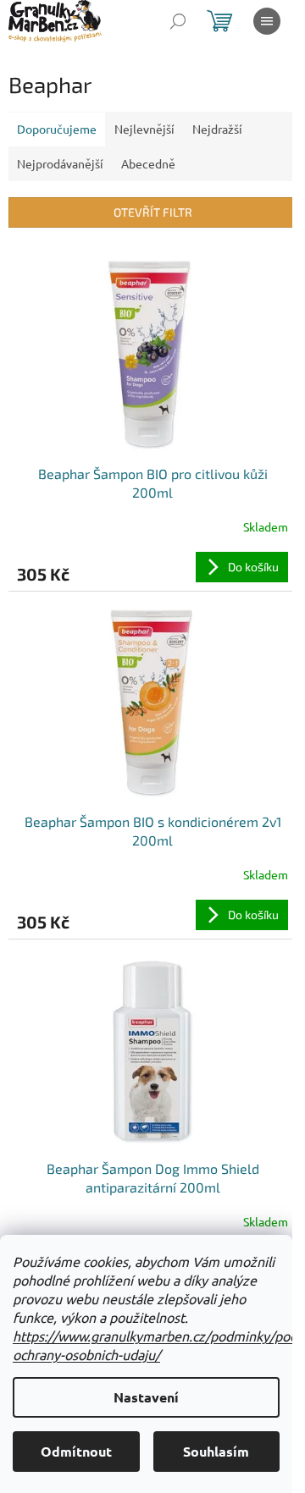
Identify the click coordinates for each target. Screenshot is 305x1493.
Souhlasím (216, 1451)
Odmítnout (76, 1451)
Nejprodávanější (60, 163)
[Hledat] (178, 21)
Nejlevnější (144, 128)
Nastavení (146, 1397)
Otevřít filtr (153, 212)
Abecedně (148, 163)
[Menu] (267, 21)
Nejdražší (217, 128)
